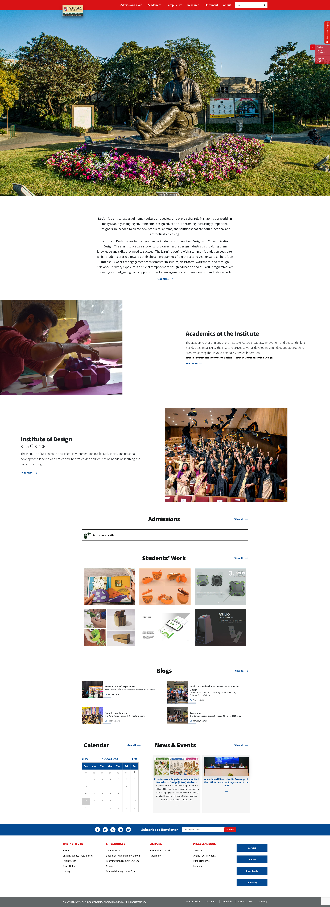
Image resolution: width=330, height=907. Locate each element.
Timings (197, 865)
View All (239, 558)
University (252, 882)
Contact (252, 859)
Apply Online (69, 865)
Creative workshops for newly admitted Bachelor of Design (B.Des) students (176, 780)
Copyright (227, 901)
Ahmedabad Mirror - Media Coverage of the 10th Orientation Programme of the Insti (226, 782)
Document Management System (123, 855)
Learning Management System (122, 860)
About (227, 5)
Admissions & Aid (131, 5)
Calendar (198, 850)
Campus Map (113, 850)
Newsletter (112, 865)
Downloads (252, 870)
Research (193, 5)
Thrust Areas (69, 860)
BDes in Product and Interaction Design (209, 357)
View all (239, 519)
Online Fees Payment (204, 855)
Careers (252, 847)
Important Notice (321, 59)
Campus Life (174, 5)
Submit (230, 830)
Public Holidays (201, 860)
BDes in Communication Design (254, 357)
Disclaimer (211, 901)
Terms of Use (245, 901)
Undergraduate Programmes (78, 855)
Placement (211, 5)
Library (66, 871)
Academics (154, 5)
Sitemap (262, 901)
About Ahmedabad (160, 850)
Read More (163, 278)
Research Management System (122, 871)
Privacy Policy (193, 901)
